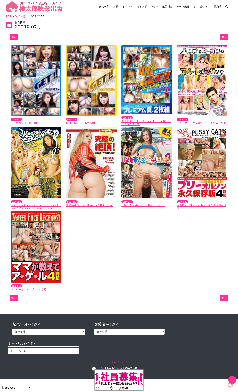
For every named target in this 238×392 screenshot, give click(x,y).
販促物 (203, 6)
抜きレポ (141, 6)
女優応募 (216, 6)
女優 (115, 6)
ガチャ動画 (182, 6)
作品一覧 (104, 6)
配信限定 (167, 6)
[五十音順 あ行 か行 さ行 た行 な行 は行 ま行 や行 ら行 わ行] (129, 332)
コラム (154, 6)
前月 (14, 36)
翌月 (224, 36)
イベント (127, 6)
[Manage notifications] (230, 384)
